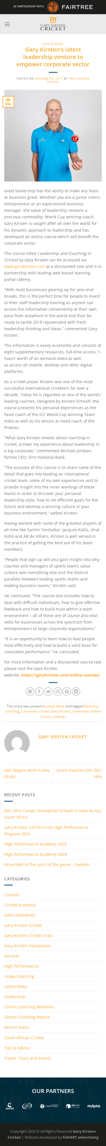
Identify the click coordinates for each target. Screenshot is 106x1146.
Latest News (53, 44)
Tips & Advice (17, 1048)
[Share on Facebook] (39, 691)
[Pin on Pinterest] (66, 691)
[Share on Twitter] (48, 691)
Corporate (29, 711)
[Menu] (7, 24)
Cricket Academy (20, 905)
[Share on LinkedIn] (76, 691)
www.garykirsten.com (24, 266)
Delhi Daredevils (19, 915)
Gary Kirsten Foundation (27, 945)
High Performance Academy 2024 (35, 854)
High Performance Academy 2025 (35, 844)
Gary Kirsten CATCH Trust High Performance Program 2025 (46, 830)
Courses (12, 894)
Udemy (59, 716)
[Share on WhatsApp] (30, 691)
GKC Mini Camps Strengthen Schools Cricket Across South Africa (52, 814)
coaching (12, 711)
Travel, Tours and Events (27, 1058)
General (11, 956)
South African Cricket (24, 1037)
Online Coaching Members (29, 1007)
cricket (44, 711)
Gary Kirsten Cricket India (28, 935)
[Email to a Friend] (57, 691)
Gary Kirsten (61, 711)
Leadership (14, 996)
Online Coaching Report (26, 1017)
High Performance (21, 966)
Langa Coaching (19, 976)
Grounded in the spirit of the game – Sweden (47, 864)
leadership (80, 711)
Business (91, 706)
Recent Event (16, 1027)
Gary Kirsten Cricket (23, 925)
